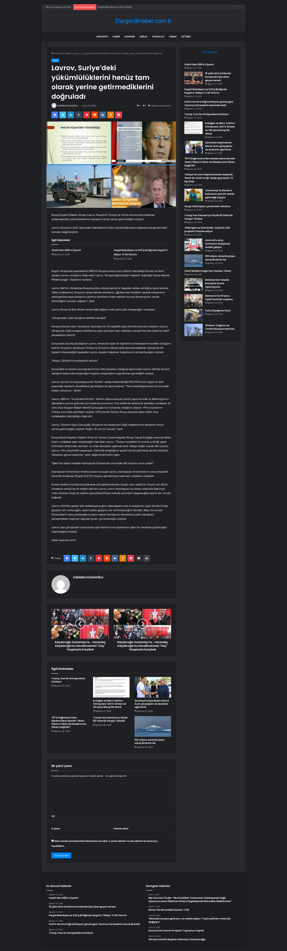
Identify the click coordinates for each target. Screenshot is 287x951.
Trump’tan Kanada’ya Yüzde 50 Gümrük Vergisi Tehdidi (110, 719)
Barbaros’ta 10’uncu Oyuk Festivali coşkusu (219, 297)
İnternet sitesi (121, 828)
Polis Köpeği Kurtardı (218, 310)
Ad (53, 816)
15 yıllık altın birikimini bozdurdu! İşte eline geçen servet (218, 77)
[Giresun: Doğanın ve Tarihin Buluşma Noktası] (193, 330)
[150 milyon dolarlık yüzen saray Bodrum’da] (153, 726)
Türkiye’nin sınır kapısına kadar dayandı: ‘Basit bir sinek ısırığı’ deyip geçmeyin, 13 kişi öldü (208, 178)
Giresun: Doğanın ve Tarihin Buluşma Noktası (220, 327)
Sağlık (143, 36)
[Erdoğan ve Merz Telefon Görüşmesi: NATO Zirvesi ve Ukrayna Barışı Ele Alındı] (111, 687)
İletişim (186, 36)
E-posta (56, 828)
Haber (116, 36)
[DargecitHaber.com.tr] (143, 21)
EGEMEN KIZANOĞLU (67, 105)
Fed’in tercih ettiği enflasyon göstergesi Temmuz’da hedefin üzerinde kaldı (208, 103)
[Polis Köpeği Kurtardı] (193, 315)
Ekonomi (130, 36)
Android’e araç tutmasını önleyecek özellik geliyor (217, 244)
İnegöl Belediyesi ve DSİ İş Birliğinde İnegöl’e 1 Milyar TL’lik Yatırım (131, 7)
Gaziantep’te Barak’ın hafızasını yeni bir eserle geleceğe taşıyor (219, 194)
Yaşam (173, 36)
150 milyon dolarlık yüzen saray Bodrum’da (150, 741)
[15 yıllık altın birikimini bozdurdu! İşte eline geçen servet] (193, 78)
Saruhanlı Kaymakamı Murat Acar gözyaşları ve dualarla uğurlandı (152, 704)
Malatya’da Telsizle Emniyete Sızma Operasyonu (217, 283)
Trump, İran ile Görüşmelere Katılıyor (68, 680)
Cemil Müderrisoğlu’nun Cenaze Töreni (207, 271)
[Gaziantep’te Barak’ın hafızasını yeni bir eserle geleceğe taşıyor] (193, 195)
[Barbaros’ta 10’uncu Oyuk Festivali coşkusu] (193, 300)
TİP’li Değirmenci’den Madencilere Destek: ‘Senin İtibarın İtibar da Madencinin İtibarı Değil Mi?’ (68, 722)
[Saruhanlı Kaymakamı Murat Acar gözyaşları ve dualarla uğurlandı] (153, 687)
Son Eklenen (210, 52)
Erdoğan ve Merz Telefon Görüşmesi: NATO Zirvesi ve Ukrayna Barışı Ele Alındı (109, 704)
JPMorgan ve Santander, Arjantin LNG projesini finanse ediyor (207, 229)
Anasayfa (102, 36)
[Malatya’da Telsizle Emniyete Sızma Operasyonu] (193, 284)
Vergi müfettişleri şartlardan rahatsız (207, 206)
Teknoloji (158, 36)
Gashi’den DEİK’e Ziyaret (66, 250)
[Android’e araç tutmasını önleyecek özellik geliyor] (193, 245)
